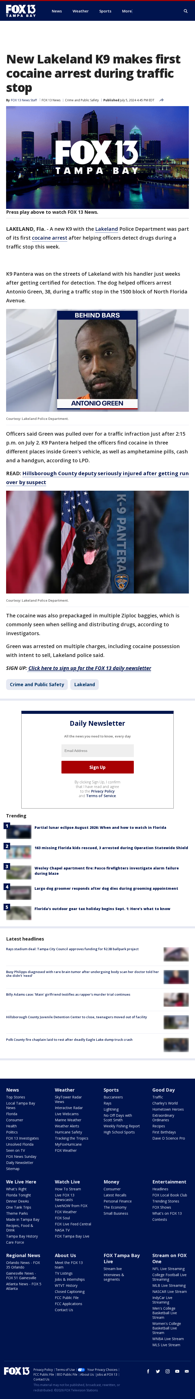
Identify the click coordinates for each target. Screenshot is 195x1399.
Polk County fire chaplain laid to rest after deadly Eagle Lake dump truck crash (69, 1039)
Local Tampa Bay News (20, 1105)
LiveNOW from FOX (71, 1205)
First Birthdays (164, 1132)
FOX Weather (66, 1150)
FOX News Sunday (21, 1156)
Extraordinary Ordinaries (163, 1117)
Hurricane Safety (68, 1132)
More (127, 10)
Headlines (160, 1189)
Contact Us (64, 1309)
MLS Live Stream (166, 1344)
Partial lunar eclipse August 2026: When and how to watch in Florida (100, 827)
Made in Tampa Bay (22, 1219)
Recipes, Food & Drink (19, 1227)
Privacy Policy (103, 791)
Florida (11, 1113)
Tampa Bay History (22, 1236)
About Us (65, 1255)
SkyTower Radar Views (68, 1099)
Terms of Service (101, 795)
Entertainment (169, 1182)
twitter (158, 1371)
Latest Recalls (115, 1195)
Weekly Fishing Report (122, 1126)
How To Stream (68, 1189)
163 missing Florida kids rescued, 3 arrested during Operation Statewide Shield (111, 847)
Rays (107, 1103)
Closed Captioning (70, 1291)
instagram (168, 1371)
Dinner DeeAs (17, 1201)
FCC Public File (67, 1297)
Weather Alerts (67, 1126)
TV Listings (64, 1273)
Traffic (157, 1097)
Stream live (113, 1268)
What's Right (16, 1189)
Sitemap (13, 1168)
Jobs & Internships (70, 1279)
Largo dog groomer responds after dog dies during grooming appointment (106, 888)
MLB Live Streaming (169, 1285)
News (12, 1090)
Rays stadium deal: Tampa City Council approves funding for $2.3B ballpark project (72, 949)
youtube (177, 1371)
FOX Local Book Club (169, 1195)
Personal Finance (118, 1201)
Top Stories (15, 1097)
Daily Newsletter (19, 1162)
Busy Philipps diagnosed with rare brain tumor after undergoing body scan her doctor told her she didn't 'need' (82, 973)
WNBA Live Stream (168, 1338)
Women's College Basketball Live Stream (166, 1328)
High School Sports (119, 1132)
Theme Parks (17, 1213)
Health (11, 1126)
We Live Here (21, 1182)
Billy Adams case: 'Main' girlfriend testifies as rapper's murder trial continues (68, 994)
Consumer (14, 1119)
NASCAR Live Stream (169, 1291)
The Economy (115, 1207)
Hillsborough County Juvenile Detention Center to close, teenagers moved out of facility (76, 1017)
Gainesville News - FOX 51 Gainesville (21, 1275)
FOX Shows (161, 1207)
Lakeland (106, 228)
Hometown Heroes (168, 1109)
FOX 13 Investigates (22, 1138)
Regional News (23, 1255)
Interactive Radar (69, 1107)
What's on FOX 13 (167, 1213)
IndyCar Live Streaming (162, 1300)
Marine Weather (68, 1119)
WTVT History (66, 1285)
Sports (111, 1090)
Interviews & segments (114, 1277)
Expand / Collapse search (186, 11)
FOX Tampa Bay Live (72, 1236)
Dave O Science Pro (168, 1138)
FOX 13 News (51, 100)
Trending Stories (165, 1201)
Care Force (15, 1242)
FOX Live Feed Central (73, 1224)
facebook (148, 1371)
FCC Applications (68, 1303)
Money (111, 1182)
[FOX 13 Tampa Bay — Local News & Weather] (23, 11)
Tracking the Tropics (71, 1138)
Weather (65, 1090)
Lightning (111, 1109)
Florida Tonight (18, 1195)
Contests (159, 1219)
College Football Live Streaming (169, 1277)
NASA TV (62, 1230)
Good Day (163, 1090)
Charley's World (165, 1103)
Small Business (116, 1213)
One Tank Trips (18, 1207)
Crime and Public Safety (82, 100)
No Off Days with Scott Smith (118, 1117)
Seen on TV (15, 1150)
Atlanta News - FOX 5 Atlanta (23, 1286)
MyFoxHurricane (68, 1144)
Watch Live (67, 1182)
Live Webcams (67, 1113)
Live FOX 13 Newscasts (64, 1197)
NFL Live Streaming (168, 1268)
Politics (12, 1132)
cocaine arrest (49, 237)
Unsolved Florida (20, 1144)
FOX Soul (62, 1217)
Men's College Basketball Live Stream (164, 1313)
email (187, 1371)
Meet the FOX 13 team (69, 1265)
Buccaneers (113, 1097)
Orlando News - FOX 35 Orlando (23, 1265)
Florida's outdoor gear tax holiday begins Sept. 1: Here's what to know (102, 908)
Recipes (158, 1126)
